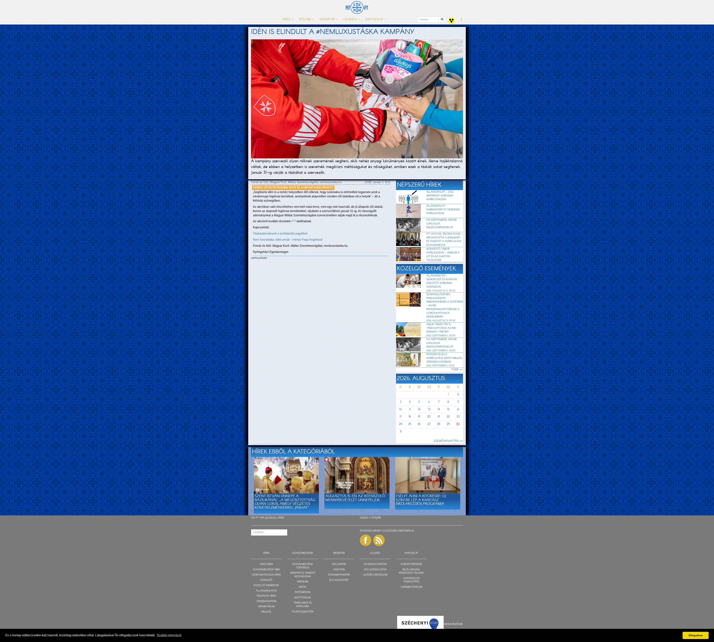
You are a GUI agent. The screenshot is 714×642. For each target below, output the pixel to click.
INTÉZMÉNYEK (303, 592)
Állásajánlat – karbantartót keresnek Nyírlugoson (443, 209)
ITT (293, 221)
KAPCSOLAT (411, 553)
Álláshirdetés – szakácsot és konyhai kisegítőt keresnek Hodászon (441, 281)
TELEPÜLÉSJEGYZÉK (302, 612)
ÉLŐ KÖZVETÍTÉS (339, 580)
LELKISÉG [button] (350, 19)
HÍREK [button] (287, 19)
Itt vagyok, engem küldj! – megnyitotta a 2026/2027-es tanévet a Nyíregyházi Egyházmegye (444, 239)
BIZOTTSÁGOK (302, 597)
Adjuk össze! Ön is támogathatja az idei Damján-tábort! (441, 328)
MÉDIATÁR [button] (328, 19)
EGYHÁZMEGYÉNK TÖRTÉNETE (302, 566)
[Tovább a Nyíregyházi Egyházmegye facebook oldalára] (365, 540)
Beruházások (453, 624)
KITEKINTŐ (266, 580)
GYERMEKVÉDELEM (411, 587)
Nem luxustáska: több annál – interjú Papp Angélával (288, 239)
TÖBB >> (457, 369)
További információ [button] (169, 635)
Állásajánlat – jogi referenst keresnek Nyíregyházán (440, 195)
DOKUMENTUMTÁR (339, 575)
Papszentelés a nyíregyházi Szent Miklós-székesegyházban (444, 358)
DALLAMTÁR (339, 564)
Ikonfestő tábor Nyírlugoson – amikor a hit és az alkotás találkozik (442, 254)
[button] (461, 20)
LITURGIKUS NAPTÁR (375, 564)
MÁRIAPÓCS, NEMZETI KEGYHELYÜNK (302, 574)
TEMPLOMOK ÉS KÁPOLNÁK (303, 604)
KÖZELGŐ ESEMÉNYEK (266, 585)
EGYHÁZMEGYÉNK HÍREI (266, 569)
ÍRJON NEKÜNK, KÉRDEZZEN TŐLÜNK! (411, 571)
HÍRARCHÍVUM (266, 606)
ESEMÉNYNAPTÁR (266, 601)
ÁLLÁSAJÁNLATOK (266, 591)
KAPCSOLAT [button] (375, 19)
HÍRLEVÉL (266, 612)
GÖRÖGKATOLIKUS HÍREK (266, 575)
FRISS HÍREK (266, 564)
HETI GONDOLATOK (375, 569)
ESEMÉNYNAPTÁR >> (448, 441)
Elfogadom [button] (695, 635)
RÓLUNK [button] (305, 19)
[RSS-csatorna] (379, 540)
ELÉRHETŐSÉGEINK (411, 564)
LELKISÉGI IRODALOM (375, 575)
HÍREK (281, 518)
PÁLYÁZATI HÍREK (266, 596)
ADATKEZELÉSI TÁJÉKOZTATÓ (411, 580)
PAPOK (302, 587)
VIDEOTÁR (339, 569)
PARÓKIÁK (302, 582)
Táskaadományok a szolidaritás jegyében (280, 233)
